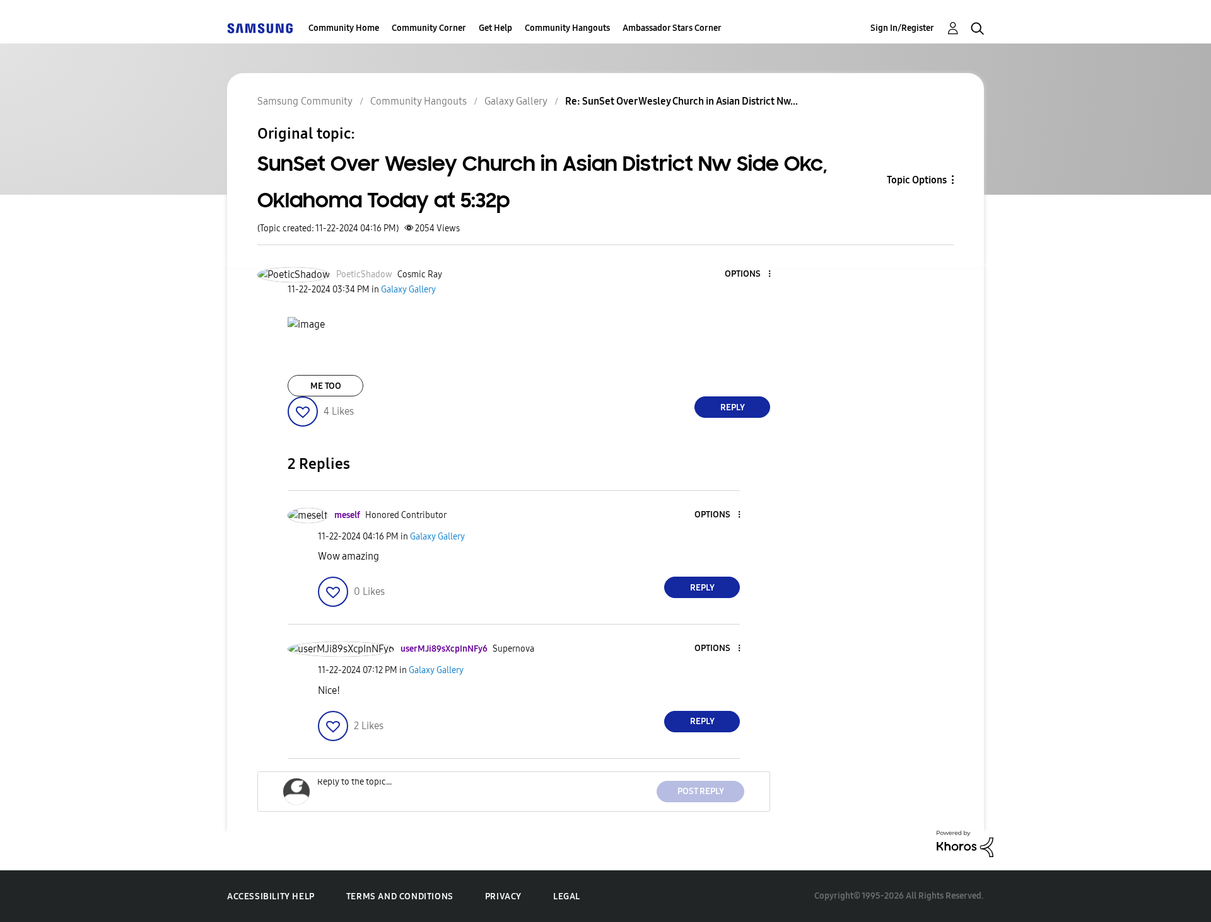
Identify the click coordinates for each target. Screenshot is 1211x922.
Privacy (503, 896)
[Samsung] (260, 28)
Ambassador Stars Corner (672, 28)
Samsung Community (305, 101)
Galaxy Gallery (515, 101)
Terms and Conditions (399, 896)
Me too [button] (325, 386)
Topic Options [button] (917, 180)
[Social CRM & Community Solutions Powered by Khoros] (965, 843)
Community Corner (429, 28)
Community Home (343, 28)
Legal (566, 896)
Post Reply (700, 791)
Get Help (495, 28)
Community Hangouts (567, 28)
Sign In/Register (902, 28)
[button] (749, 274)
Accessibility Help (271, 896)
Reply (732, 407)
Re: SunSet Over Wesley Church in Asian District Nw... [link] (681, 101)
